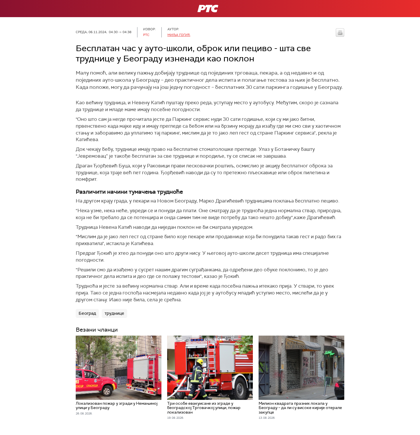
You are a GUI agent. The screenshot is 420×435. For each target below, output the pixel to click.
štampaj (340, 32)
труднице (114, 313)
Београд (87, 313)
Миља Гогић (178, 35)
